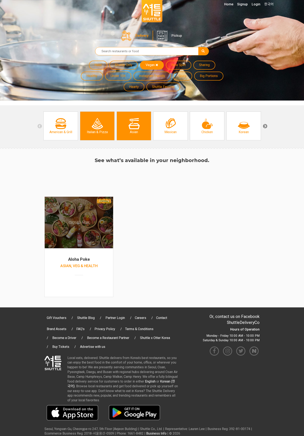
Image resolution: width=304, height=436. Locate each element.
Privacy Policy (105, 329)
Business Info (156, 433)
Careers (140, 318)
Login (256, 4)
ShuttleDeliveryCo (243, 322)
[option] (60, 125)
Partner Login (115, 318)
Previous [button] (39, 126)
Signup (242, 4)
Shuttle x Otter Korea (155, 338)
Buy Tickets (60, 347)
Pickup (176, 36)
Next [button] (265, 126)
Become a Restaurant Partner (108, 338)
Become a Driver (64, 338)
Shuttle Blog (86, 318)
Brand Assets (56, 329)
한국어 (269, 4)
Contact (161, 318)
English (150, 381)
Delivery (141, 36)
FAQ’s (80, 329)
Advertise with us (92, 347)
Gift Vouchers (56, 318)
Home (228, 4)
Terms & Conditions (139, 329)
